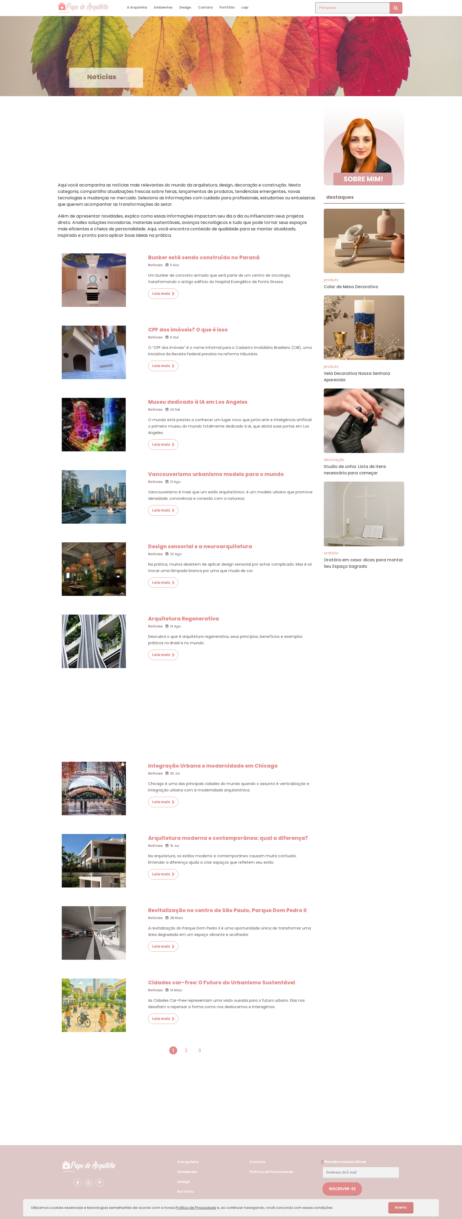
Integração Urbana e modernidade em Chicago (213, 766)
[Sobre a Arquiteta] (364, 146)
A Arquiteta (137, 7)
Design (185, 7)
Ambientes (163, 7)
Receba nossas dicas (345, 1161)
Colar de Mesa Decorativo (351, 286)
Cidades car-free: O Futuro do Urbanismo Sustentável (221, 982)
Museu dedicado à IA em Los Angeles (198, 402)
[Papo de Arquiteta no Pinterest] (99, 1183)
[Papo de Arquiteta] (88, 1166)
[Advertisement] (186, 144)
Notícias (155, 265)
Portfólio (227, 7)
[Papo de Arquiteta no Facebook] (78, 1183)
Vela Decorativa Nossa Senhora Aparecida (357, 377)
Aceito (401, 1207)
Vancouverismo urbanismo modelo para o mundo (216, 474)
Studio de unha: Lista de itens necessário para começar (355, 470)
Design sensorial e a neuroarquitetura (200, 546)
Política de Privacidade (271, 1171)
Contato (205, 7)
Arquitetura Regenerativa (183, 618)
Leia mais (161, 293)
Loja (244, 7)
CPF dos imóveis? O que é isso (188, 329)
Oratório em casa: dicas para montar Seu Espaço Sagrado (363, 563)
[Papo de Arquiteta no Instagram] (88, 1183)
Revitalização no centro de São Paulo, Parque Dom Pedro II (227, 910)
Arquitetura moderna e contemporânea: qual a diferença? (228, 838)
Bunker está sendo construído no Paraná (204, 257)
